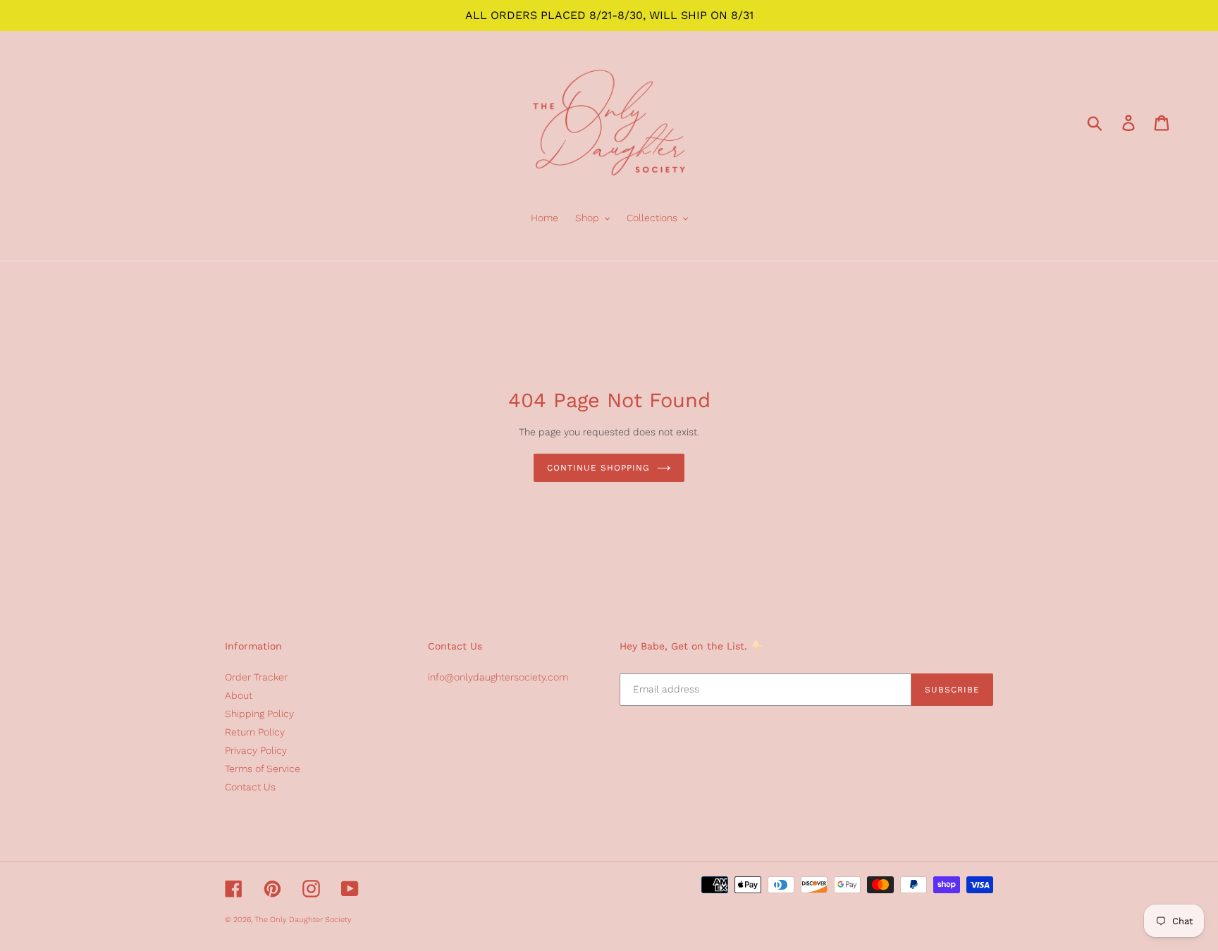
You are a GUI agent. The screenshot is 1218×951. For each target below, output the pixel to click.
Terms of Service (262, 768)
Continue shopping (598, 468)
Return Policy (255, 732)
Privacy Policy (256, 750)
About (238, 695)
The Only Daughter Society (303, 919)
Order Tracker (256, 677)
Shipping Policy (259, 713)
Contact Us (250, 786)
